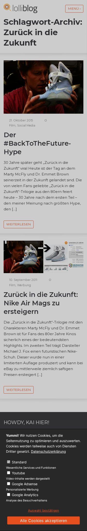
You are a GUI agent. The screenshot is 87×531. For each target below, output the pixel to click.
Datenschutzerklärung (48, 451)
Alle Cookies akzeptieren (43, 520)
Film (12, 125)
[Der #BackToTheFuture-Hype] (43, 112)
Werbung (24, 285)
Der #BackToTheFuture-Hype (37, 143)
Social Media (26, 125)
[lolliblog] (20, 8)
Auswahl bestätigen (43, 510)
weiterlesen (18, 224)
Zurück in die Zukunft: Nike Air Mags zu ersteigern (41, 303)
